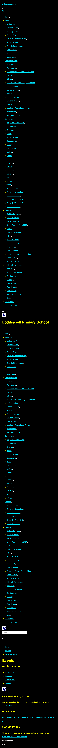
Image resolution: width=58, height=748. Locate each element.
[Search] (2, 638)
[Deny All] (4, 744)
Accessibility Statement (20, 717)
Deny (8, 740)
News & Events (11, 654)
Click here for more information (14, 737)
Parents (8, 651)
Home (7, 647)
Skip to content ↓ (9, 4)
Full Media (6, 717)
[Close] (2, 744)
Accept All (4, 740)
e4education (7, 706)
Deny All (11, 740)
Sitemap (33, 717)
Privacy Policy (42, 717)
